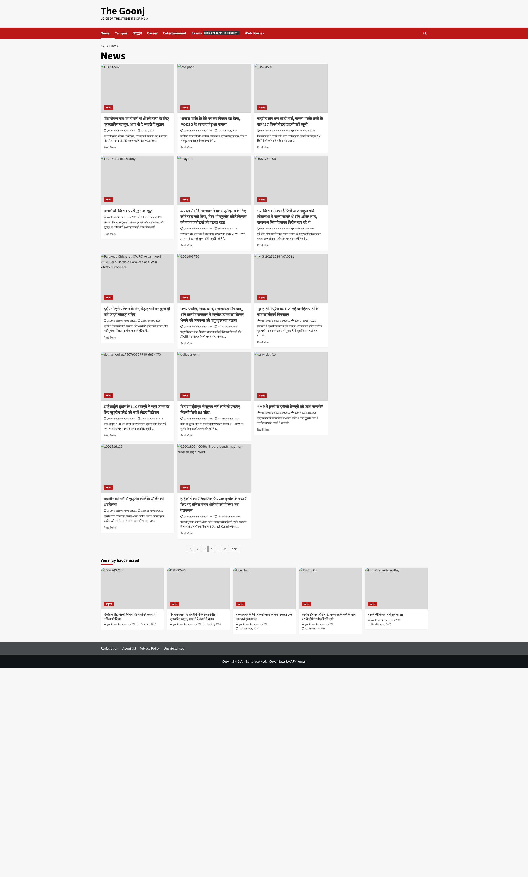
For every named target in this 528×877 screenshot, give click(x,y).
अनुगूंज (137, 33)
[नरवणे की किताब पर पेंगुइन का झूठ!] (137, 180)
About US (129, 648)
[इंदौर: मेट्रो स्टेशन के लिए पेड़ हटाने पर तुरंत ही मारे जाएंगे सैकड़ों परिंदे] (137, 278)
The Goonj (123, 11)
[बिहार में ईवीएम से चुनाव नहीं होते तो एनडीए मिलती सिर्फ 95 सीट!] (214, 376)
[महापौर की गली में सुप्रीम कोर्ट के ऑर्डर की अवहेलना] (137, 468)
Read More (110, 147)
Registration (109, 648)
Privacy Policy (150, 648)
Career (152, 33)
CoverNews (277, 661)
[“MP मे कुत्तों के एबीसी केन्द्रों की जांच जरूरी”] (291, 376)
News (105, 33)
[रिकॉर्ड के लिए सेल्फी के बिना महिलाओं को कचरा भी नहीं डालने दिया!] (132, 588)
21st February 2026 (228, 130)
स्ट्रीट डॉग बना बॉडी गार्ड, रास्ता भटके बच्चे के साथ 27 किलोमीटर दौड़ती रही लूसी (290, 121)
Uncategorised (174, 648)
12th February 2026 (305, 130)
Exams (215, 33)
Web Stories (254, 33)
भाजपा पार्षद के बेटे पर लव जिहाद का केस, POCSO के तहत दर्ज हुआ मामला (210, 121)
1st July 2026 (148, 130)
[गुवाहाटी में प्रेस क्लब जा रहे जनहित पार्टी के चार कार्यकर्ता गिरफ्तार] (291, 278)
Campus (121, 33)
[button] (425, 33)
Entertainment (174, 33)
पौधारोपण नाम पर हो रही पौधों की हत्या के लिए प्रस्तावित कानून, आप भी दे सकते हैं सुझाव (136, 121)
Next (234, 549)
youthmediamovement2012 (122, 130)
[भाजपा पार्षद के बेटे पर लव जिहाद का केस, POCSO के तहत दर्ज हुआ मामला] (214, 88)
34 (225, 549)
